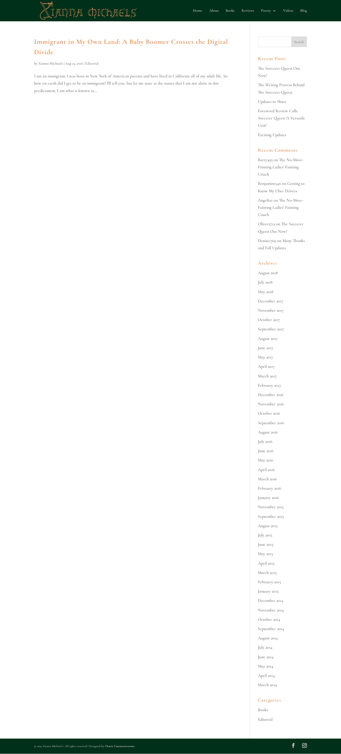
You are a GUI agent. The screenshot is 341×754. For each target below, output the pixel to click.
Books (230, 11)
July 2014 (265, 647)
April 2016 (266, 469)
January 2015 (268, 591)
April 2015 (266, 563)
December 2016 (270, 394)
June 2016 (265, 450)
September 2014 (271, 628)
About (214, 11)
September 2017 (271, 329)
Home (197, 11)
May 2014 (265, 666)
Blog (303, 11)
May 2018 (265, 291)
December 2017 (270, 301)
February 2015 (269, 582)
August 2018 (268, 273)
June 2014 (265, 657)
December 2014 (270, 600)
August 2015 (268, 525)
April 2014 (266, 675)
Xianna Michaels (50, 63)
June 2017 (265, 348)
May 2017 (265, 357)
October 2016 (269, 413)
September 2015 (271, 516)
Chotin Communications (120, 746)
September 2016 (271, 423)
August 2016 (268, 432)
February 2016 (269, 488)
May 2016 (265, 460)
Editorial (92, 63)
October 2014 (269, 619)
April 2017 (266, 366)
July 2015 (265, 535)
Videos (288, 11)
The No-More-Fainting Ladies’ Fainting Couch (280, 167)
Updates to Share (272, 101)
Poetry (266, 11)
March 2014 (267, 685)
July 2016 (265, 441)
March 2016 (267, 479)
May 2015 (265, 553)
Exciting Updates (272, 135)
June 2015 (265, 544)
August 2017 (268, 338)
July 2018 (265, 282)
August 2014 (268, 638)
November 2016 (271, 404)
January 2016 (268, 497)
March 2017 (267, 376)
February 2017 (269, 385)
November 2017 (271, 310)
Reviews (248, 11)
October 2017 (269, 319)
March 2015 (267, 572)
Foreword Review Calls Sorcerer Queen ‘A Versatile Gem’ (281, 118)
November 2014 (271, 610)
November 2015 (271, 507)
